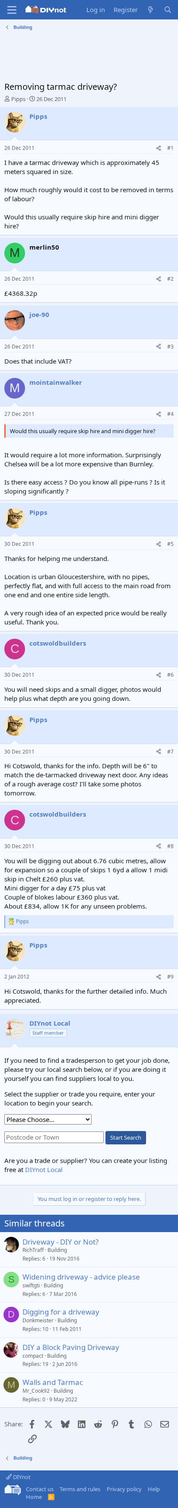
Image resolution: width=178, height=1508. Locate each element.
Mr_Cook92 (36, 1390)
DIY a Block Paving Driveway (70, 1347)
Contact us (40, 1489)
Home (34, 1497)
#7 (170, 751)
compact (32, 1355)
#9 (170, 976)
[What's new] (150, 10)
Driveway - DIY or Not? (60, 1242)
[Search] (167, 10)
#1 (170, 148)
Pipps (18, 99)
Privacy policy (124, 1489)
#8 (170, 846)
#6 (170, 674)
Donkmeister (38, 1320)
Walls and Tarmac (52, 1382)
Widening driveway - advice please (81, 1277)
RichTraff (33, 1250)
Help (154, 1489)
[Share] (158, 148)
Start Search (125, 1137)
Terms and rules (80, 1489)
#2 (170, 278)
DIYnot (21, 1477)
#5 (170, 544)
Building (57, 1250)
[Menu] (12, 10)
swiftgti (31, 1285)
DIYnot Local (44, 1169)
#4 (170, 414)
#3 (170, 346)
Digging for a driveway (60, 1312)
